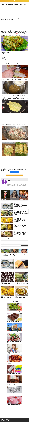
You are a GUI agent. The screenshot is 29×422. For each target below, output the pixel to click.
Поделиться (15, 97)
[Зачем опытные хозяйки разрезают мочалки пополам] (21, 264)
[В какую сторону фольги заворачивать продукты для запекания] (14, 389)
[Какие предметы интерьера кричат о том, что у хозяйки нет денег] (14, 379)
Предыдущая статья (10, 175)
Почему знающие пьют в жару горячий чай (20, 297)
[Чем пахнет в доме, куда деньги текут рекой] (14, 306)
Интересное (15, 203)
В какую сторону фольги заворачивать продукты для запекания (13, 394)
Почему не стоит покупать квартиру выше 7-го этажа (14, 331)
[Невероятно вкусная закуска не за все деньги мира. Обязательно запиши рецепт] (7, 234)
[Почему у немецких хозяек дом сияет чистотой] (14, 348)
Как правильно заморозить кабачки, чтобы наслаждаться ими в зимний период (21, 213)
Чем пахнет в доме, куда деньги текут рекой (13, 311)
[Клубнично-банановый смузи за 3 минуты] (14, 400)
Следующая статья (19, 175)
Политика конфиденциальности (5, 419)
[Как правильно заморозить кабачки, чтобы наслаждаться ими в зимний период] (7, 213)
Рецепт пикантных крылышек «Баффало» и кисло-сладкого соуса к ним (14, 363)
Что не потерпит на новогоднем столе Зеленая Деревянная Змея (20, 205)
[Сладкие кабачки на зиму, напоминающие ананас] (7, 227)
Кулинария (5, 202)
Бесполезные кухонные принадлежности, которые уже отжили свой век (14, 373)
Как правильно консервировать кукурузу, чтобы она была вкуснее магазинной (20, 220)
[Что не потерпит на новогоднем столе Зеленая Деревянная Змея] (7, 206)
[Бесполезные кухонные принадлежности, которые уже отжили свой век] (14, 369)
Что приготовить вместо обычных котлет (14, 321)
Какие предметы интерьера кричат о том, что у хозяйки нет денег (14, 384)
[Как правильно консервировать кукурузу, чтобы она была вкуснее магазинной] (7, 220)
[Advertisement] (14, 25)
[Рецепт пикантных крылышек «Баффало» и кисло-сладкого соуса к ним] (14, 358)
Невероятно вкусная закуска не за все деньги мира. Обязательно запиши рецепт (21, 233)
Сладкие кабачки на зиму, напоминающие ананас (20, 226)
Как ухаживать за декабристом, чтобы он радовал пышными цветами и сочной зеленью (14, 342)
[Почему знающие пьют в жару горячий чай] (21, 291)
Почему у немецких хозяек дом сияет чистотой (13, 353)
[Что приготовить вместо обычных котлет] (14, 317)
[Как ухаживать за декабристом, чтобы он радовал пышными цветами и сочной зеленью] (14, 337)
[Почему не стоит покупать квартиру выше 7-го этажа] (14, 327)
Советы (16, 296)
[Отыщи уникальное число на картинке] (7, 277)
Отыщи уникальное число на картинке (6, 283)
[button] (1, 1)
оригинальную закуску (14, 33)
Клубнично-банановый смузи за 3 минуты (14, 404)
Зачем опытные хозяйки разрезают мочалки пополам (21, 270)
